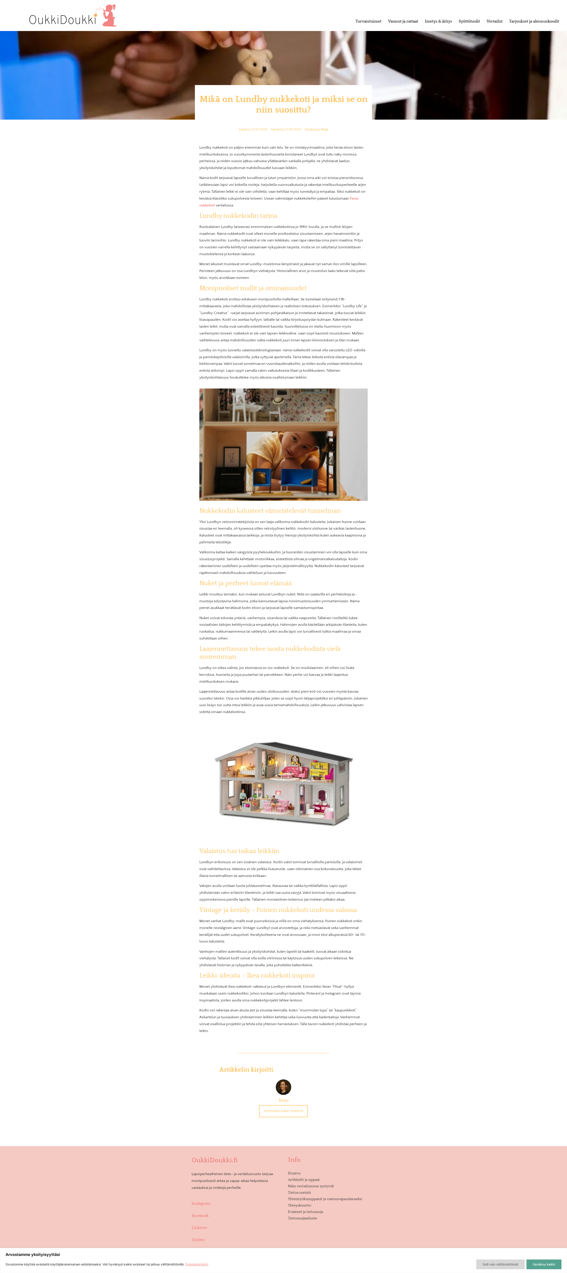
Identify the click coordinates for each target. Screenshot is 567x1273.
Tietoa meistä (299, 1193)
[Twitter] (236, 1233)
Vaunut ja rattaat (403, 21)
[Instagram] (236, 1196)
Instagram (201, 1203)
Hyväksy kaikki (544, 1264)
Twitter (198, 1240)
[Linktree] (236, 1221)
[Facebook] (236, 1209)
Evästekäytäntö (197, 1264)
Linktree (199, 1228)
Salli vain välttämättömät (500, 1264)
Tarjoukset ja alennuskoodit (534, 21)
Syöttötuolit (469, 21)
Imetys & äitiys (438, 21)
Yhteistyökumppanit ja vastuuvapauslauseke (325, 1199)
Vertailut (495, 21)
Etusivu (294, 1173)
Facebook (200, 1216)
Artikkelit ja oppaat (304, 1180)
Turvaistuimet (368, 21)
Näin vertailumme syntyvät (311, 1186)
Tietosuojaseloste (302, 1218)
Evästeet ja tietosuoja (305, 1212)
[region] (283, 1260)
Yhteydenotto (299, 1205)
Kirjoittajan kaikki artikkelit (283, 1111)
